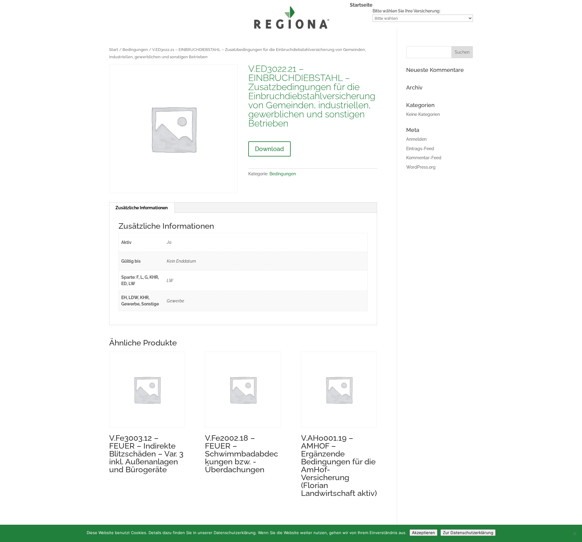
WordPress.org (421, 167)
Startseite (361, 5)
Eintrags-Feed (420, 148)
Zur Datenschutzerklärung (468, 532)
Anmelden (416, 139)
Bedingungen (135, 49)
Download (269, 149)
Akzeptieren (423, 532)
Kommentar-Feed (423, 157)
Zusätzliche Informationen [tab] (141, 207)
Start (113, 49)
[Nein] (574, 533)
